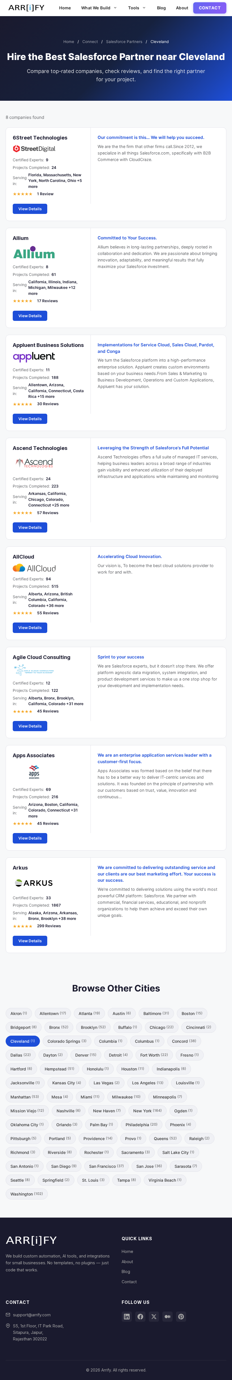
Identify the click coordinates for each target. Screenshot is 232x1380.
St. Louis (93, 1180)
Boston (192, 1013)
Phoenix (180, 1124)
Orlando (67, 1124)
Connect (90, 41)
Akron (18, 1013)
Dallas (20, 1055)
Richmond (22, 1152)
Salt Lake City (178, 1152)
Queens (165, 1138)
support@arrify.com (32, 1314)
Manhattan (24, 1096)
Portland (60, 1138)
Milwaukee (126, 1096)
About (182, 7)
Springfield (56, 1180)
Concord (184, 1041)
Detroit (118, 1055)
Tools (133, 7)
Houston (132, 1068)
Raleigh (199, 1138)
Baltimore (156, 1013)
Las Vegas (107, 1082)
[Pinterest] (181, 1317)
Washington (26, 1194)
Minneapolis (167, 1096)
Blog (161, 7)
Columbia (111, 1041)
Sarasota (186, 1166)
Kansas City (66, 1082)
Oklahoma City (27, 1124)
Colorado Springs (67, 1041)
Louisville (188, 1082)
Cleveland (22, 1041)
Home (65, 7)
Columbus (147, 1041)
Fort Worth (154, 1055)
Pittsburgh (23, 1138)
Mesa (59, 1096)
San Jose (149, 1166)
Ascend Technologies (40, 448)
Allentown (53, 1013)
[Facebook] (140, 1317)
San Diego (64, 1166)
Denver (85, 1055)
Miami (90, 1096)
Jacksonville (25, 1082)
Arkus (20, 867)
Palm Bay (101, 1124)
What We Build (95, 7)
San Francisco (106, 1166)
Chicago (162, 1027)
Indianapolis (171, 1068)
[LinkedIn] (127, 1317)
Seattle (20, 1180)
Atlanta (89, 1013)
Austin (122, 1013)
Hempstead (59, 1068)
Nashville (69, 1110)
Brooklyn (93, 1027)
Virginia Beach (165, 1180)
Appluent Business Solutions (48, 345)
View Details (30, 209)
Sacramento (135, 1152)
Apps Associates (34, 755)
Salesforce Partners (124, 41)
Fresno (190, 1055)
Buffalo (127, 1027)
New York (147, 1110)
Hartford (21, 1068)
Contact (210, 7)
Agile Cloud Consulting (41, 657)
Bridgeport (23, 1027)
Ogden (183, 1110)
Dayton (53, 1055)
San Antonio (24, 1166)
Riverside (60, 1152)
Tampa (126, 1180)
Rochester (96, 1152)
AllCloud (23, 556)
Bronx (58, 1027)
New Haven (107, 1110)
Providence (98, 1138)
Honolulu (98, 1068)
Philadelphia (142, 1124)
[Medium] (167, 1317)
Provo (133, 1138)
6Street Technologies (40, 137)
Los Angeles (148, 1082)
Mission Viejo (27, 1110)
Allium (21, 238)
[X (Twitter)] (154, 1317)
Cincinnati (198, 1027)
